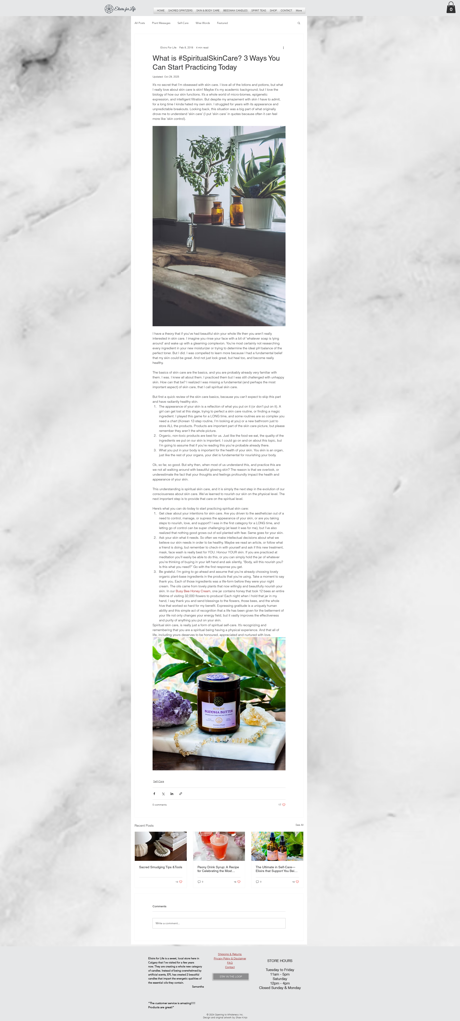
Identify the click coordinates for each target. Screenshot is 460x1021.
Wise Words (203, 23)
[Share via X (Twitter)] (163, 793)
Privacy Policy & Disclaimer (230, 958)
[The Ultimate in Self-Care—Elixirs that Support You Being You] (277, 846)
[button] (273, 10)
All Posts (140, 23)
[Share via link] (180, 793)
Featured (222, 23)
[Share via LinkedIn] (172, 793)
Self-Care (183, 23)
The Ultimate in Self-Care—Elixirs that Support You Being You (277, 869)
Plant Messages (161, 23)
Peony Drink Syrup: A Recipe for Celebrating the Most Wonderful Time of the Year (218, 869)
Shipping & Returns (230, 954)
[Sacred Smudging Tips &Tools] (161, 846)
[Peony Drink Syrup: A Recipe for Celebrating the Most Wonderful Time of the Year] (219, 846)
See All (299, 824)
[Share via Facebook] (154, 793)
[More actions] (283, 47)
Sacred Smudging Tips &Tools (160, 867)
